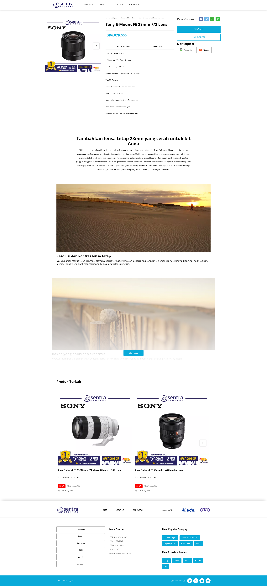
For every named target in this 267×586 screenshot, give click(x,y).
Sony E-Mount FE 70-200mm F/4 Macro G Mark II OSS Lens (89, 470)
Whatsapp (199, 29)
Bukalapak (81, 543)
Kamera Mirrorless (128, 18)
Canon (176, 560)
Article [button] (103, 5)
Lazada (80, 557)
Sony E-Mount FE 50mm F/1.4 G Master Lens (159, 470)
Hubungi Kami (199, 37)
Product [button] (87, 5)
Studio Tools (186, 543)
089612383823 (118, 537)
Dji (166, 566)
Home (104, 510)
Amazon (80, 564)
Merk (198, 543)
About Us (119, 5)
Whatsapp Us (114, 549)
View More (133, 353)
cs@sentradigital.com (120, 553)
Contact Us (134, 5)
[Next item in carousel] (96, 46)
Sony (166, 560)
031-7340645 (116, 541)
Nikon (187, 560)
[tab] (123, 47)
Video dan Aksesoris (189, 537)
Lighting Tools (170, 543)
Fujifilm (198, 560)
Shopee (81, 536)
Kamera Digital (112, 18)
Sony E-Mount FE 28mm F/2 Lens (152, 18)
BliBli (81, 550)
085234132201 (116, 545)
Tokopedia (81, 529)
